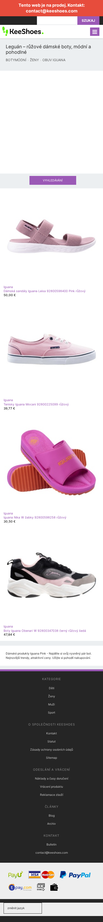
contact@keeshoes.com (51, 10)
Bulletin (51, 844)
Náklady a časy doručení (51, 778)
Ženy (51, 696)
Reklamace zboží (51, 795)
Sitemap (51, 757)
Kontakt (51, 733)
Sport (51, 712)
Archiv (51, 823)
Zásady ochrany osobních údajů (51, 749)
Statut (51, 741)
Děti (51, 688)
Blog (52, 815)
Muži (51, 704)
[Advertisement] (51, 122)
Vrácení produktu (51, 786)
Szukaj (88, 20)
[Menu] (94, 31)
